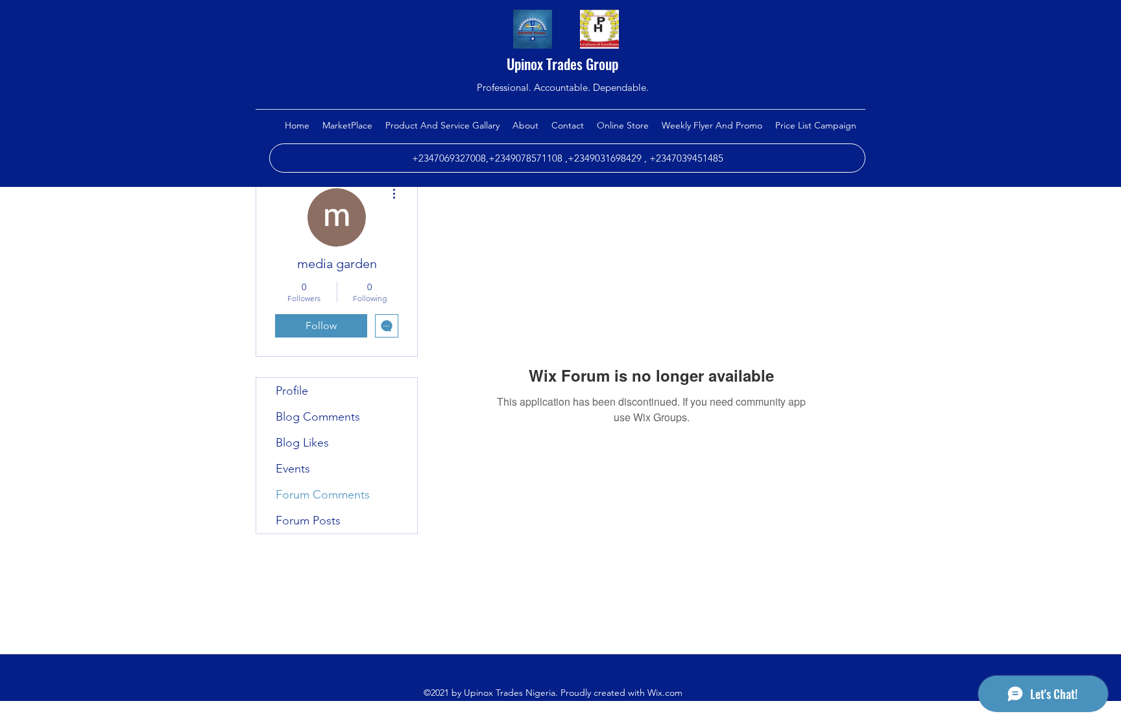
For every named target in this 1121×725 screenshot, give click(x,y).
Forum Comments (323, 494)
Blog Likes (302, 443)
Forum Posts (308, 520)
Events (293, 468)
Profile (292, 391)
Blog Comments (318, 417)
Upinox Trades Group (562, 63)
